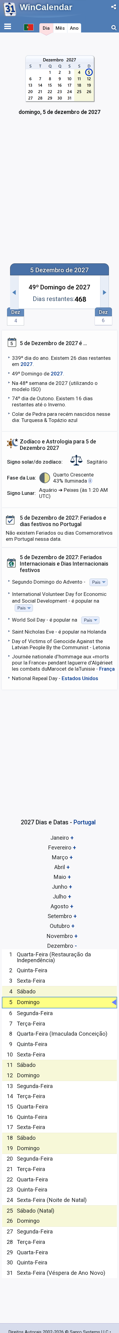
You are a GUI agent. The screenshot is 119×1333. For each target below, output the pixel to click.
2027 (26, 364)
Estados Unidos (80, 678)
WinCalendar (46, 7)
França (107, 669)
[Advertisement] (59, 193)
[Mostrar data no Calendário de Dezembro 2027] (60, 89)
